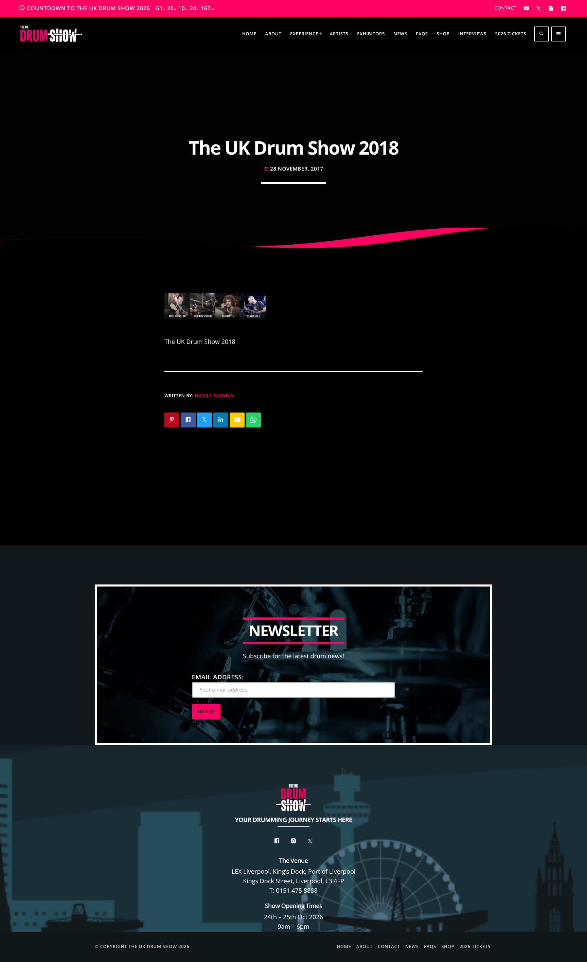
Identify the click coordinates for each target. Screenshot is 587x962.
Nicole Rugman (214, 395)
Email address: (218, 677)
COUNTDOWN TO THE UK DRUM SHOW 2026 (116, 8)
